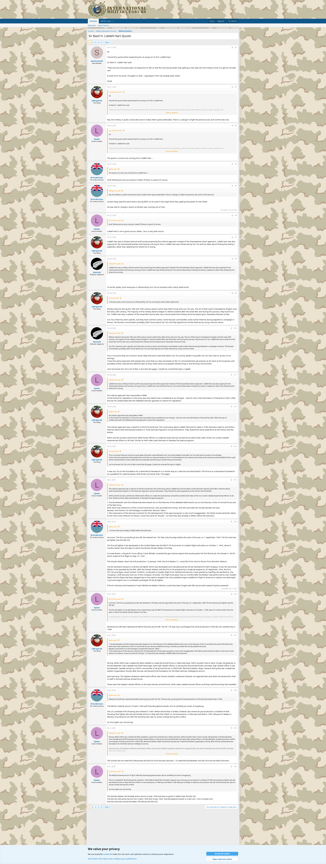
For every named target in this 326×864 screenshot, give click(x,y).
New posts (92, 25)
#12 (235, 406)
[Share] (232, 47)
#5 (236, 186)
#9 (236, 293)
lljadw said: (113, 169)
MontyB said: (114, 298)
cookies (106, 854)
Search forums (103, 25)
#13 (235, 446)
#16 (235, 594)
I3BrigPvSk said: (115, 191)
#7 (236, 237)
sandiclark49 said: (115, 92)
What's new (106, 21)
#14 (235, 480)
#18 (235, 690)
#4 (236, 164)
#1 (236, 47)
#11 (235, 375)
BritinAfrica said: (115, 220)
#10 (235, 328)
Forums (93, 21)
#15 (235, 522)
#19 (235, 728)
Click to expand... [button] (172, 112)
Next (107, 42)
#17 (235, 635)
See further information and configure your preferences (112, 858)
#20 (235, 766)
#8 (236, 259)
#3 (236, 125)
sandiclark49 (97, 61)
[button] (113, 21)
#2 (236, 87)
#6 (236, 215)
